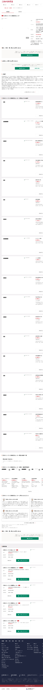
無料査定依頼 (36, 647)
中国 (19, 640)
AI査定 (16, 649)
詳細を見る (9, 560)
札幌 (13, 640)
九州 (22, 640)
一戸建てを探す (4, 650)
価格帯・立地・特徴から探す (6, 657)
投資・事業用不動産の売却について (20, 655)
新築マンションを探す (5, 649)
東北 (16, 640)
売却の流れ (17, 659)
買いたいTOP (4, 645)
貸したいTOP (36, 645)
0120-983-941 (38, 34)
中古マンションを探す (5, 647)
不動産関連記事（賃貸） (37, 652)
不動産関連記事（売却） (19, 662)
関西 (6, 640)
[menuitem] (6, 4)
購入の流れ (3, 662)
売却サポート (17, 657)
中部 (9, 640)
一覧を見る (30, 491)
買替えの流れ (4, 664)
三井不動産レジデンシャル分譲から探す (8, 659)
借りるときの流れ (30, 647)
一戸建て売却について (18, 652)
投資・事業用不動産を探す (6, 655)
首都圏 (3, 640)
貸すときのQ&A (36, 650)
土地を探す (3, 654)
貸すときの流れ (36, 649)
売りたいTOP (17, 645)
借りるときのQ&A (30, 649)
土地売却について (18, 654)
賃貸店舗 (20, 11)
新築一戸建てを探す (5, 652)
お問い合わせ (30, 55)
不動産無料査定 (17, 647)
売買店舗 (7, 11)
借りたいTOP (29, 645)
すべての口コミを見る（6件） (29, 522)
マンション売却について (19, 650)
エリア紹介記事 (4, 667)
